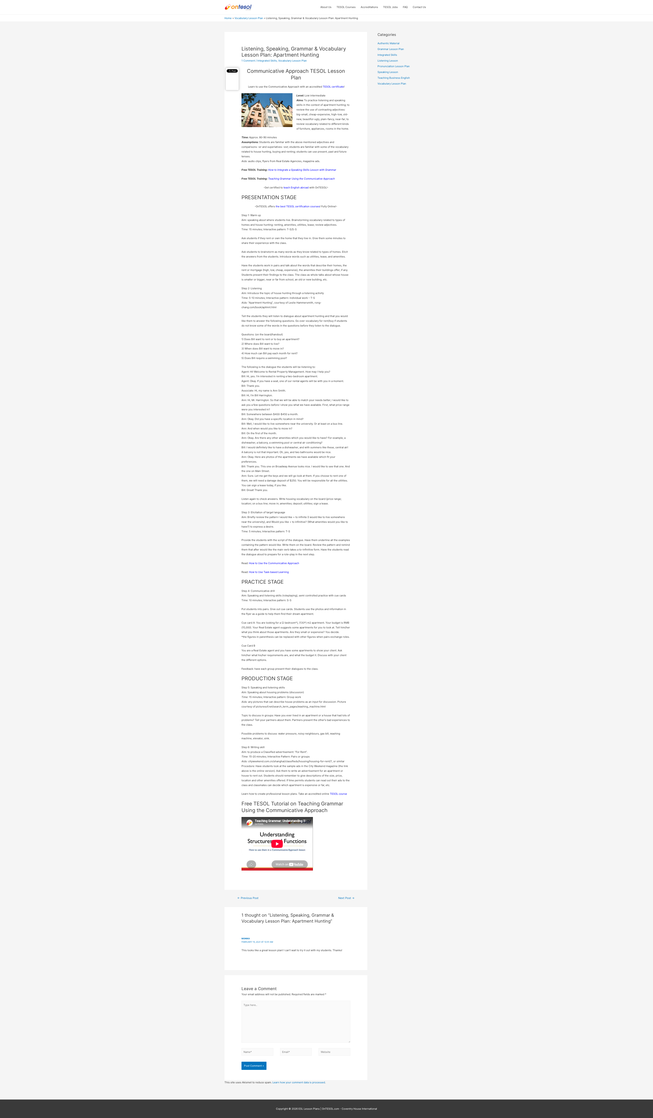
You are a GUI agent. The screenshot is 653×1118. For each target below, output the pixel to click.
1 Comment (248, 60)
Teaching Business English (394, 77)
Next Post (346, 898)
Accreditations (369, 7)
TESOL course (338, 793)
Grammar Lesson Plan (391, 49)
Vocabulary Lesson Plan (292, 60)
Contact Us (419, 7)
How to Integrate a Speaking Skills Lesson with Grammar (302, 169)
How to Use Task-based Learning (269, 572)
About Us (325, 7)
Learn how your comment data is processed (298, 1082)
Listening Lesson (388, 60)
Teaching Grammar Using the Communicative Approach (301, 178)
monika (245, 938)
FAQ (405, 7)
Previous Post (247, 898)
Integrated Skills (267, 60)
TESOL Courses (346, 7)
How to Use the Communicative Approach (274, 563)
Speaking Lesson (388, 72)
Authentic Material (388, 43)
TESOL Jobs (390, 7)
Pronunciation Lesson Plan (394, 66)
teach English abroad (296, 187)
